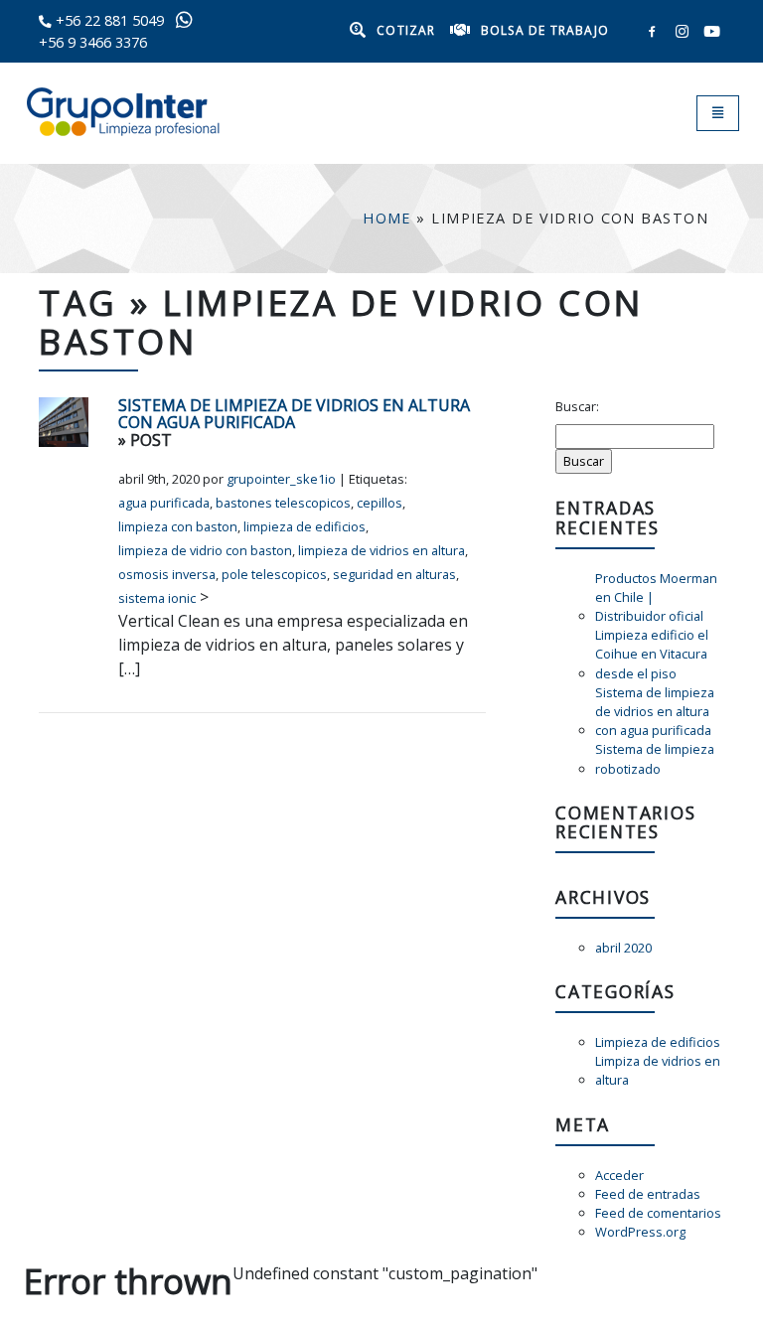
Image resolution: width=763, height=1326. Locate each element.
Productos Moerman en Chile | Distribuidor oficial (656, 597)
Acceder (619, 1175)
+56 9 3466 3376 (93, 42)
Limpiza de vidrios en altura (657, 1070)
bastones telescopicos (283, 503)
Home (387, 218)
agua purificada (164, 503)
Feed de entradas (647, 1194)
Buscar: (577, 406)
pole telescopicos (274, 574)
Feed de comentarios (658, 1213)
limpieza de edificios (304, 526)
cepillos (379, 503)
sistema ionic (157, 598)
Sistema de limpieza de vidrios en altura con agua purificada (294, 414)
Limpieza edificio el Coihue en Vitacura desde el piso (651, 653)
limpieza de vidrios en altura (381, 550)
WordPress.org (640, 1232)
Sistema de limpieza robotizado (654, 758)
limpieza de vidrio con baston (205, 550)
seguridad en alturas (394, 574)
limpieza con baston (177, 526)
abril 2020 (623, 948)
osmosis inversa (167, 574)
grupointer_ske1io (281, 479)
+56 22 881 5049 (110, 20)
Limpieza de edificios (657, 1042)
